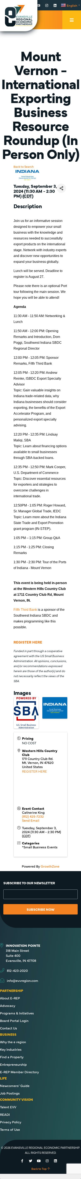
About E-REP (10, 998)
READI (5, 1114)
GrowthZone (50, 866)
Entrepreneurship (13, 1064)
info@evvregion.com (22, 980)
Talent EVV (8, 1107)
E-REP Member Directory (19, 1071)
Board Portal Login (14, 1020)
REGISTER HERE (34, 771)
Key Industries (11, 1049)
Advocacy (7, 1005)
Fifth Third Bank (25, 609)
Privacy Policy (10, 1122)
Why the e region (13, 1041)
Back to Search (24, 166)
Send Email (30, 820)
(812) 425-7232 (33, 816)
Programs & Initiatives (17, 1013)
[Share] (61, 188)
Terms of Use (10, 1129)
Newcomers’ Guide (14, 1085)
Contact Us (8, 1028)
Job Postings (10, 1093)
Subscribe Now (40, 909)
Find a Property (11, 1056)
